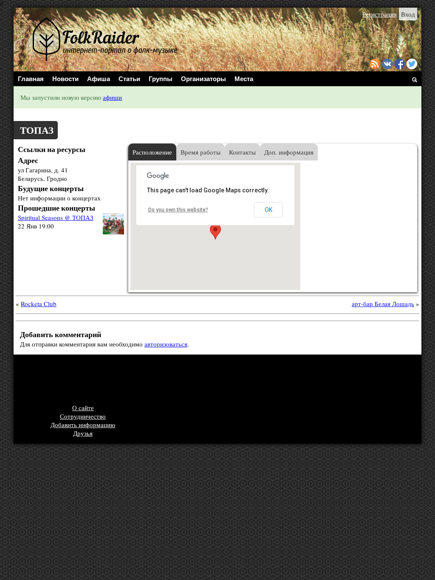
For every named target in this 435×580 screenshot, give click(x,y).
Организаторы (203, 79)
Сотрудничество (83, 416)
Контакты (242, 152)
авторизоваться (165, 344)
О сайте (83, 407)
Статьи (129, 79)
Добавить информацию (83, 424)
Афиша (98, 79)
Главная (31, 79)
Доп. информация (289, 152)
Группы (160, 79)
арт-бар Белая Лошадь (383, 303)
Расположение (152, 152)
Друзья (83, 433)
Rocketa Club (38, 303)
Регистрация (379, 14)
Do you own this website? (178, 210)
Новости (65, 79)
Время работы (200, 152)
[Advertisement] (173, 380)
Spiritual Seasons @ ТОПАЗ (55, 217)
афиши (112, 97)
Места (243, 79)
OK (268, 209)
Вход (408, 14)
